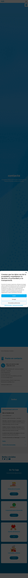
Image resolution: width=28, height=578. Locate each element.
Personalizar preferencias (14, 302)
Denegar (14, 299)
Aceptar (14, 295)
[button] (26, 272)
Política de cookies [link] (8, 305)
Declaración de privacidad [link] (18, 305)
